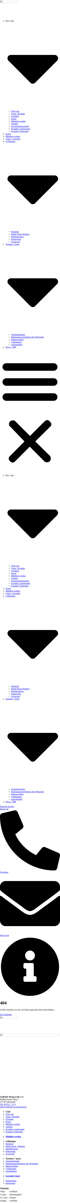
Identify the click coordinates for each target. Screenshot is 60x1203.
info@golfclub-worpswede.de (13, 1107)
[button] (30, 411)
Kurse (13, 119)
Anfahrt (14, 124)
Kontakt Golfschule (19, 131)
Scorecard (15, 242)
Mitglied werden (18, 121)
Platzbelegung (17, 237)
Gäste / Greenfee (13, 139)
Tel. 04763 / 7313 (8, 1104)
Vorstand (15, 116)
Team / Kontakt (18, 114)
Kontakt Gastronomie (20, 129)
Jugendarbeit (16, 344)
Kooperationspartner (20, 126)
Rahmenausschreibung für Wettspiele (27, 337)
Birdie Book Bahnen (20, 234)
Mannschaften (17, 339)
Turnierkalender (18, 334)
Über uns (15, 111)
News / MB (11, 347)
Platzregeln (16, 239)
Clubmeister (16, 342)
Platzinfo (15, 232)
